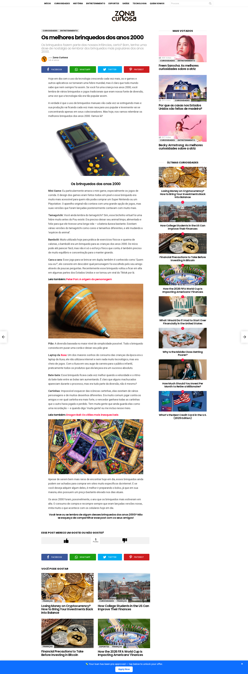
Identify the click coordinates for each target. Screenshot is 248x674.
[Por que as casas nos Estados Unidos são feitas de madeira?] (183, 88)
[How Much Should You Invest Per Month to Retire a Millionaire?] (183, 369)
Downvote (124, 540)
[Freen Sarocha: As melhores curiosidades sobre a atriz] (183, 48)
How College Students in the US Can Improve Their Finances (123, 607)
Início (47, 3)
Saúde (125, 3)
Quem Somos (157, 3)
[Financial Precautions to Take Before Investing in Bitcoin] (67, 633)
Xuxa (63, 355)
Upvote (66, 540)
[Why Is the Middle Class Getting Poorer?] (183, 338)
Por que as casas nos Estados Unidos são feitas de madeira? (180, 107)
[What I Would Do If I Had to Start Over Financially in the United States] (183, 306)
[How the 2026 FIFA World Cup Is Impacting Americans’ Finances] (124, 633)
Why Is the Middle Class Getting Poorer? (183, 353)
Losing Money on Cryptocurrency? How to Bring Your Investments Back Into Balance (67, 609)
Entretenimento (95, 3)
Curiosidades (62, 3)
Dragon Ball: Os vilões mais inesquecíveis (92, 415)
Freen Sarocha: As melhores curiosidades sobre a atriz (178, 67)
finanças (48, 601)
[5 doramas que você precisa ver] (3, 337)
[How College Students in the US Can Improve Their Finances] (124, 587)
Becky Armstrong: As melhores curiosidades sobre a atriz (181, 147)
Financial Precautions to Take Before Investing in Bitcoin (62, 653)
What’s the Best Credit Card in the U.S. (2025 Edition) (182, 416)
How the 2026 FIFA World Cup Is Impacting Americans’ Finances (120, 653)
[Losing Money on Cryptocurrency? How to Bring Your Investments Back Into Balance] (67, 587)
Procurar (210, 4)
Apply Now (124, 669)
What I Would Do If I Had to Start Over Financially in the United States (182, 321)
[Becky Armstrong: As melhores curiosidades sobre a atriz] (183, 128)
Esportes (113, 3)
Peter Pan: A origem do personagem (89, 279)
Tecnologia (140, 3)
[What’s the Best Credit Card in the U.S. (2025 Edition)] (183, 401)
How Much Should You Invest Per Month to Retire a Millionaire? (182, 385)
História (78, 3)
